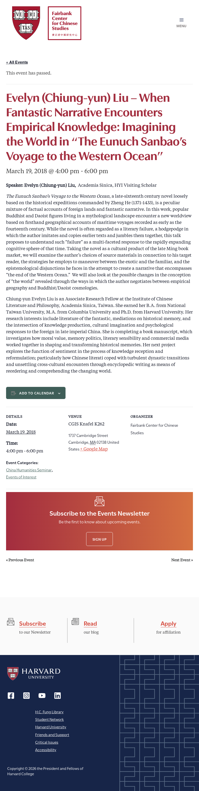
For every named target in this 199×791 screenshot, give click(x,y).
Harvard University (33, 673)
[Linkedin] (57, 695)
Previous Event (20, 560)
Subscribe (32, 623)
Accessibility (45, 749)
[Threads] (26, 695)
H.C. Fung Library (49, 711)
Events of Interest (21, 476)
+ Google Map (94, 449)
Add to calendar (36, 392)
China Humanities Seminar (29, 469)
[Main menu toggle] (182, 23)
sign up (99, 539)
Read (90, 623)
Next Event (182, 560)
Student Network (49, 719)
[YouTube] (42, 695)
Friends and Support (52, 734)
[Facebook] (11, 695)
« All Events (17, 62)
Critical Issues (46, 741)
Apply (168, 623)
